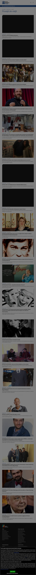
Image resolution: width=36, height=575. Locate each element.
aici (26, 557)
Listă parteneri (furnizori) (4, 569)
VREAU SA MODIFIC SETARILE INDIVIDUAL (12, 573)
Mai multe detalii (16, 552)
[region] (18, 561)
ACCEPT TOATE (13, 571)
